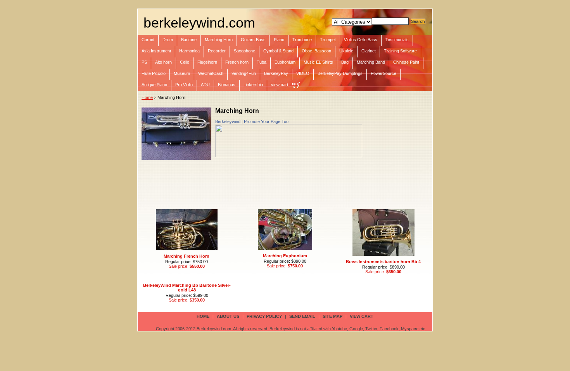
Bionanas (226, 84)
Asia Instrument (156, 51)
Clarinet (368, 51)
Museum (182, 73)
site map (332, 316)
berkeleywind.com (199, 23)
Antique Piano (154, 84)
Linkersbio (253, 84)
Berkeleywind (227, 121)
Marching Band (371, 62)
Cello (184, 62)
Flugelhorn (207, 62)
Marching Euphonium (285, 255)
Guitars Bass (253, 39)
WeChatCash (210, 73)
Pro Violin (184, 84)
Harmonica (189, 51)
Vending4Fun (243, 73)
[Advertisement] (283, 181)
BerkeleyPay (276, 73)
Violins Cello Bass (360, 39)
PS (144, 62)
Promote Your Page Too (266, 121)
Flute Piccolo (154, 73)
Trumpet (328, 39)
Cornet (148, 39)
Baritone (189, 39)
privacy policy (264, 316)
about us (228, 316)
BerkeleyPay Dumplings (340, 73)
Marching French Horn (186, 256)
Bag (345, 62)
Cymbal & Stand (278, 51)
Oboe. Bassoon (316, 51)
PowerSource (383, 73)
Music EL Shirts (318, 62)
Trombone (302, 39)
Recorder (217, 51)
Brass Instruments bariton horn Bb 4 (383, 261)
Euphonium (285, 62)
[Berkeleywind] (288, 155)
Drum (167, 39)
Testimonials (397, 39)
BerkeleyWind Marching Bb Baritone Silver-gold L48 (187, 287)
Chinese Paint (406, 62)
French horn (237, 62)
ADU (205, 84)
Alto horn (163, 62)
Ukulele (346, 51)
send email (302, 316)
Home (147, 97)
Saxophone (244, 51)
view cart (279, 84)
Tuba (261, 62)
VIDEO (302, 73)
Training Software (400, 51)
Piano (279, 39)
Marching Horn (219, 39)
